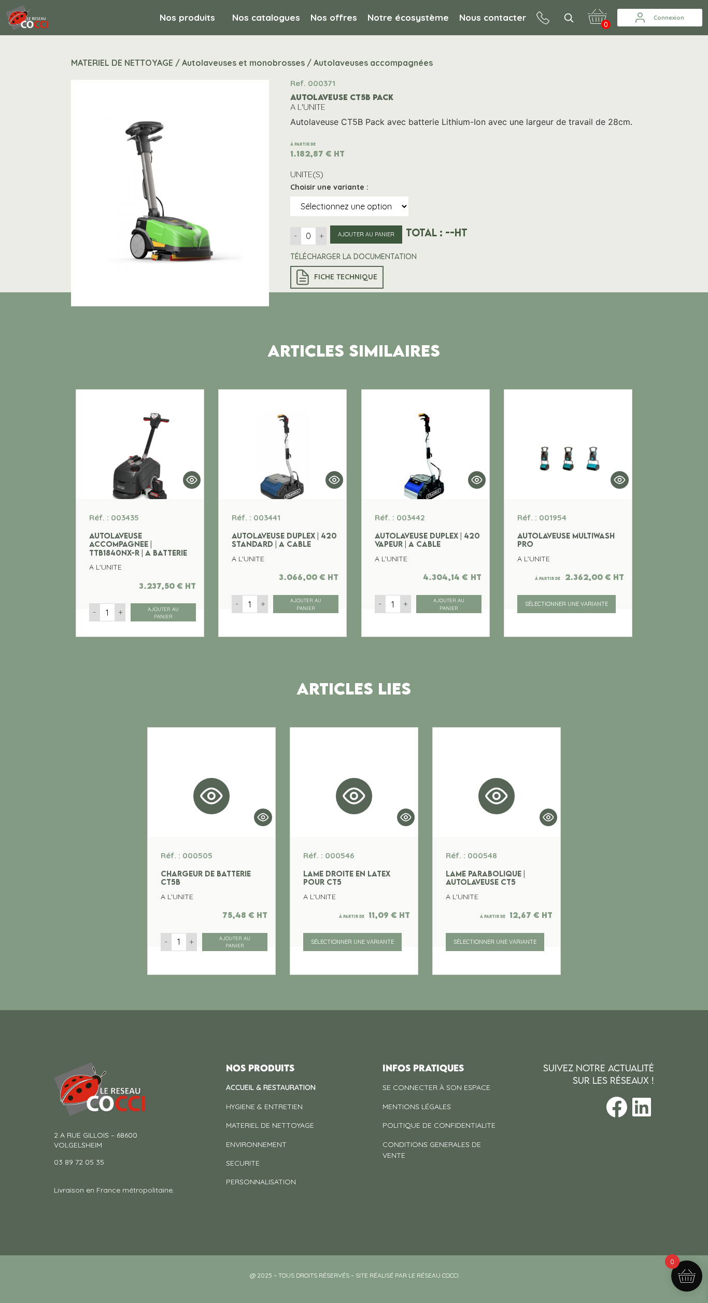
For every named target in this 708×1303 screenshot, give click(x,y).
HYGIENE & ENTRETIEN (264, 1106)
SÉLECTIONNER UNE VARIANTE (566, 603)
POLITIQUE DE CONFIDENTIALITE (439, 1125)
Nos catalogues (266, 17)
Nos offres (333, 17)
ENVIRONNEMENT (256, 1144)
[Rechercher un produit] (568, 17)
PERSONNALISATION (261, 1181)
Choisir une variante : (329, 187)
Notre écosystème (408, 17)
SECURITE (243, 1163)
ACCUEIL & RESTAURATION (271, 1087)
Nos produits (187, 17)
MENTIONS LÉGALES (417, 1106)
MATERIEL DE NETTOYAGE (270, 1125)
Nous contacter (492, 17)
